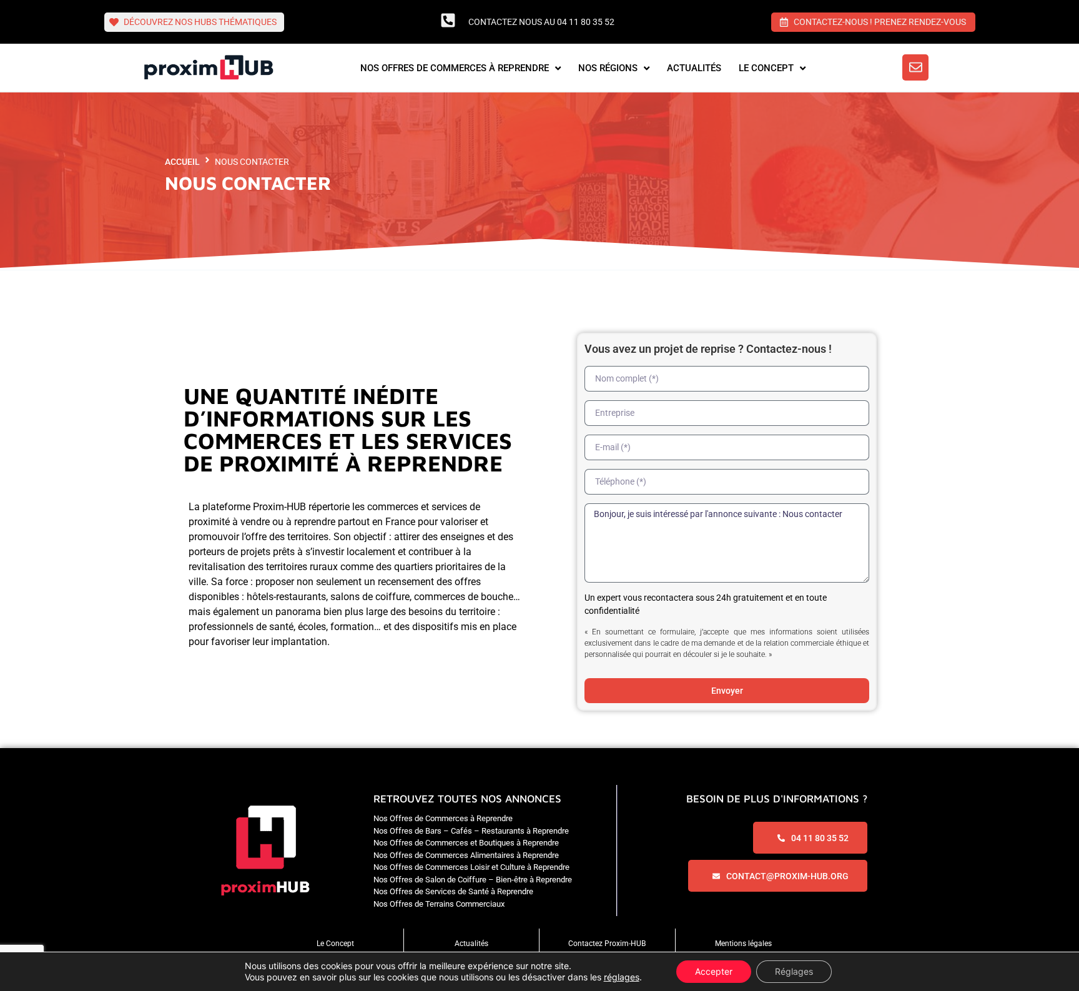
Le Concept (335, 943)
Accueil (182, 162)
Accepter (713, 971)
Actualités (471, 943)
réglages (621, 977)
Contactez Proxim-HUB (607, 943)
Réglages (794, 971)
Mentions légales (743, 943)
